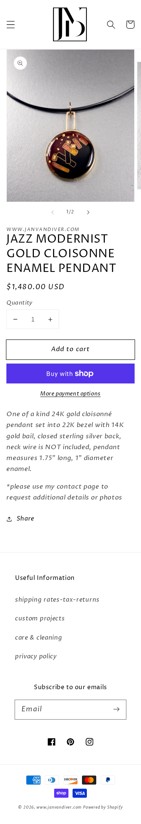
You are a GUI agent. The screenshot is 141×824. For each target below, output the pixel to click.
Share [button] (25, 519)
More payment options (70, 393)
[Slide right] (88, 212)
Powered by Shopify (103, 807)
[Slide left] (52, 212)
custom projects (40, 618)
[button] (10, 24)
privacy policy (36, 656)
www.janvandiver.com (59, 807)
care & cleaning (38, 638)
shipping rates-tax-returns (57, 600)
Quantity (19, 302)
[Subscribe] (116, 709)
